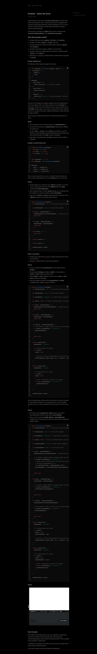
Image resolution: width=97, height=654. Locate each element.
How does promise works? (80, 15)
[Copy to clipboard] (68, 68)
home (29, 5)
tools (37, 5)
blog (33, 5)
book (40, 5)
